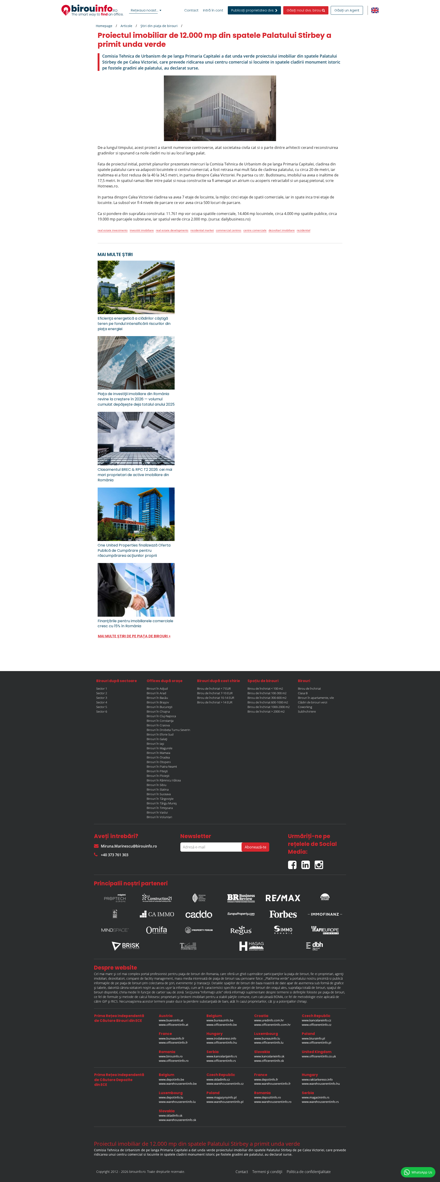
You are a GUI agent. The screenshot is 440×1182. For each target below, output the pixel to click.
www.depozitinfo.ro (267, 1097)
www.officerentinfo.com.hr (272, 1025)
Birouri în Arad (156, 693)
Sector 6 (101, 711)
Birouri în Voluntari (159, 817)
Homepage (104, 26)
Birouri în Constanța (160, 721)
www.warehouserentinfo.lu (177, 1102)
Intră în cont (213, 10)
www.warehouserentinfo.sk (177, 1120)
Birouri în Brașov (158, 702)
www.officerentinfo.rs (221, 1061)
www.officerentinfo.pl (316, 1042)
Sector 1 (101, 688)
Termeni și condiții (267, 1171)
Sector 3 (101, 698)
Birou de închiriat (309, 688)
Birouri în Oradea (158, 757)
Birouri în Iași (155, 744)
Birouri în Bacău (157, 698)
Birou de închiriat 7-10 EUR (215, 693)
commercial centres (228, 230)
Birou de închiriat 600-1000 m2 (268, 702)
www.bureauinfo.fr (171, 1038)
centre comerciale (255, 230)
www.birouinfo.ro (171, 1056)
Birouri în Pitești (157, 771)
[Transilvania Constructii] (188, 946)
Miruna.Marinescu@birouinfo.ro (129, 846)
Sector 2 (101, 693)
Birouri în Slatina (158, 789)
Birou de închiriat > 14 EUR (214, 702)
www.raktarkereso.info (317, 1079)
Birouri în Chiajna (158, 711)
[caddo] (198, 914)
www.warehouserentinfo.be (178, 1084)
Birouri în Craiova (158, 725)
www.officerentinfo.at (173, 1025)
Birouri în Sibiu (156, 785)
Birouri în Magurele (159, 748)
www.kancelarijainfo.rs (221, 1056)
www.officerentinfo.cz (316, 1025)
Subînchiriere (307, 711)
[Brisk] (125, 946)
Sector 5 (101, 707)
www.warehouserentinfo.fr (272, 1084)
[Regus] (241, 930)
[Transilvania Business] (115, 914)
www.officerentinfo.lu (268, 1042)
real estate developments (172, 230)
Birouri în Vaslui (157, 812)
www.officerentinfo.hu (221, 1042)
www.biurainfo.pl (313, 1038)
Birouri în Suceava (159, 794)
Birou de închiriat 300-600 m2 (267, 698)
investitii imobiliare (142, 230)
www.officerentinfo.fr (173, 1042)
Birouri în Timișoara (160, 808)
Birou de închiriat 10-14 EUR (215, 698)
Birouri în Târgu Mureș (162, 803)
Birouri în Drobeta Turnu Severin (168, 730)
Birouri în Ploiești (158, 776)
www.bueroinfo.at (171, 1020)
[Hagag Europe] (251, 946)
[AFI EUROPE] (324, 930)
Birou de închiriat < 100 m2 (265, 688)
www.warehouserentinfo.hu (321, 1084)
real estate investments (113, 230)
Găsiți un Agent (346, 10)
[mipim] (115, 896)
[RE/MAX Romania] (283, 897)
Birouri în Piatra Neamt (162, 766)
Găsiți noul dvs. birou (304, 10)
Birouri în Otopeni (159, 762)
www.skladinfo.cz (218, 1079)
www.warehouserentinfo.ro (273, 1102)
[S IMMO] (283, 930)
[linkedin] (308, 863)
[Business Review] (241, 896)
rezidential (303, 230)
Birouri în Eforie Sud (160, 734)
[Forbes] (283, 914)
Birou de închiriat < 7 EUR (214, 688)
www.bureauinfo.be (219, 1020)
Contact (191, 10)
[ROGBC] (198, 896)
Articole (126, 26)
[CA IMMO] (157, 914)
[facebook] (294, 863)
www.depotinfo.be (171, 1079)
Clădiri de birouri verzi (312, 702)
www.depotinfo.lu (171, 1097)
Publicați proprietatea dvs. (253, 10)
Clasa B (303, 693)
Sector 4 (101, 702)
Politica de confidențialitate (309, 1171)
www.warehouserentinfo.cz (225, 1084)
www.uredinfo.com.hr (269, 1020)
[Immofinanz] (324, 914)
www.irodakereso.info (221, 1038)
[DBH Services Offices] (314, 946)
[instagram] (320, 863)
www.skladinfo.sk (170, 1115)
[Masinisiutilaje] (324, 896)
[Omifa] (157, 930)
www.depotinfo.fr (266, 1079)
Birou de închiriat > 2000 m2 (266, 711)
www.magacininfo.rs (315, 1097)
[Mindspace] (115, 930)
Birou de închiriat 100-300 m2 (267, 693)
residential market (202, 230)
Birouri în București (159, 707)
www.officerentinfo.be (221, 1025)
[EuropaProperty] (241, 914)
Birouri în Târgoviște (160, 799)
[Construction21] (157, 896)
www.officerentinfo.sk (269, 1061)
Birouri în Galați (157, 739)
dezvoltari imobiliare (282, 230)
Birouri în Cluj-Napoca (161, 716)
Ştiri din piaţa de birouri (159, 26)
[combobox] (146, 10)
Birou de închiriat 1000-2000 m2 (269, 707)
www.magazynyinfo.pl (221, 1097)
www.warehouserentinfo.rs (320, 1102)
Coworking (305, 707)
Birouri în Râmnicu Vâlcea (164, 780)
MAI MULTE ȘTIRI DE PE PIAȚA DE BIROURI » (134, 636)
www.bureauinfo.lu (267, 1038)
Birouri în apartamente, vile (316, 698)
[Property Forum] (198, 930)
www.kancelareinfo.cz (316, 1020)
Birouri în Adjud (157, 688)
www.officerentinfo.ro (174, 1061)
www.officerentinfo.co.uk (319, 1056)
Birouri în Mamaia (158, 753)
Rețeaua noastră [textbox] (145, 10)
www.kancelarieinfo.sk (269, 1056)
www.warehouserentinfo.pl (224, 1102)
